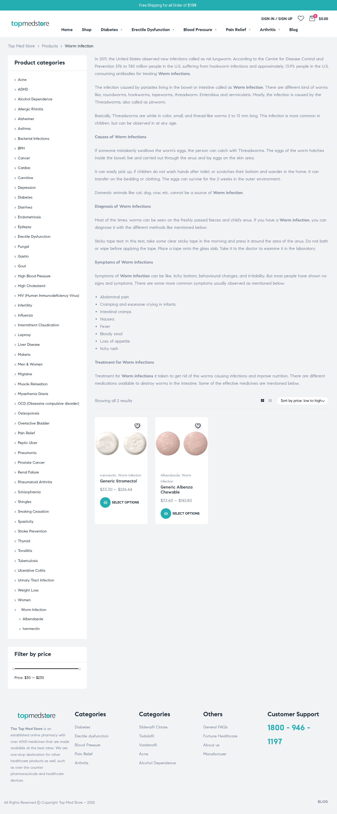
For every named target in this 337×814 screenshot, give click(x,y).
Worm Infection (129, 475)
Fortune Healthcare (220, 736)
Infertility (25, 305)
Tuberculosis (28, 561)
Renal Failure (28, 472)
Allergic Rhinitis (30, 109)
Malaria (24, 354)
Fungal (23, 246)
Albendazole (170, 475)
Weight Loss (28, 590)
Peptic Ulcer (27, 443)
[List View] (270, 401)
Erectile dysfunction (91, 736)
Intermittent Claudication (38, 325)
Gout (22, 266)
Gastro (23, 256)
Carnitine (25, 178)
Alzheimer (26, 119)
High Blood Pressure (34, 276)
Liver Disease (29, 344)
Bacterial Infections (33, 138)
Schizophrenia (29, 492)
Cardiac (24, 168)
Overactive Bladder (33, 423)
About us (211, 745)
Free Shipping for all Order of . (168, 5)
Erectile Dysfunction (34, 236)
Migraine (25, 374)
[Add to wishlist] (138, 426)
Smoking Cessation (33, 511)
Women (24, 600)
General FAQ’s (215, 727)
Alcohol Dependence (35, 99)
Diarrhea (25, 207)
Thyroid (24, 541)
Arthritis (81, 763)
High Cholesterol (31, 286)
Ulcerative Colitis (31, 570)
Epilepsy (24, 227)
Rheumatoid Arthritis (35, 482)
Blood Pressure (87, 745)
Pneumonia (27, 453)
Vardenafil (148, 745)
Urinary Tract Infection (36, 580)
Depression (27, 187)
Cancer (24, 158)
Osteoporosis (28, 413)
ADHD (23, 89)
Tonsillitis (25, 551)
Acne (22, 79)
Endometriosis (29, 217)
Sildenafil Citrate (153, 727)
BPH (21, 148)
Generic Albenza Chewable (176, 490)
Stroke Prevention (32, 531)
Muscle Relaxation (33, 384)
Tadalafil (146, 736)
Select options (125, 502)
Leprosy (24, 335)
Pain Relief (26, 433)
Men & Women (30, 364)
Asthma (24, 128)
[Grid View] (262, 401)
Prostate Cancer (31, 462)
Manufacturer (214, 754)
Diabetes (25, 197)
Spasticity (25, 521)
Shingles (24, 502)
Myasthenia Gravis (33, 394)
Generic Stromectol (118, 481)
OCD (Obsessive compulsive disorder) (48, 403)
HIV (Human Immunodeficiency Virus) (48, 295)
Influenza (25, 315)
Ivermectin (108, 475)
